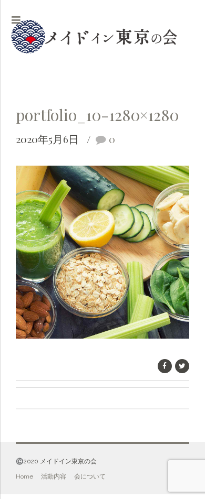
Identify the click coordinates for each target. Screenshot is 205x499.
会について (90, 476)
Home (24, 476)
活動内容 (53, 476)
